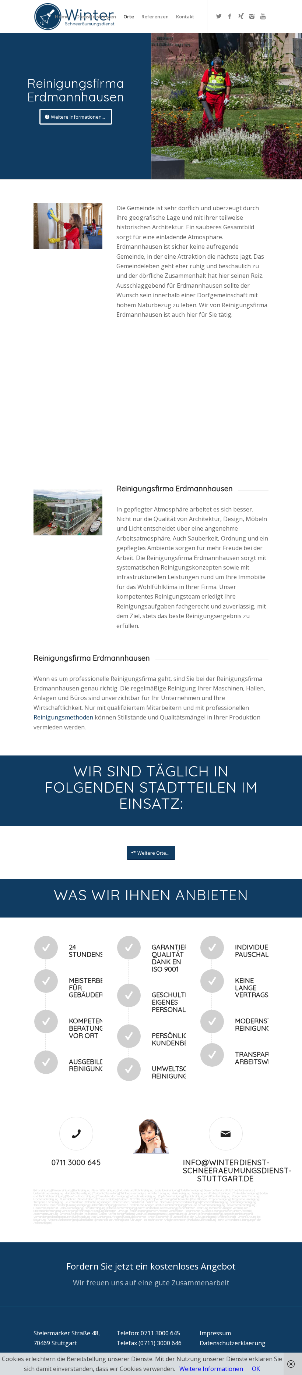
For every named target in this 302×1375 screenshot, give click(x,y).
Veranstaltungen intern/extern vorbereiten (156, 1211)
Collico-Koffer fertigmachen (116, 1214)
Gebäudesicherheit (134, 1216)
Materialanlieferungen (47, 1211)
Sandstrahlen (86, 1199)
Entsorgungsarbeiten (102, 1211)
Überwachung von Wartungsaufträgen (97, 1216)
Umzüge (123, 1211)
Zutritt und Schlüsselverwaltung (157, 1208)
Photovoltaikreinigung (214, 1202)
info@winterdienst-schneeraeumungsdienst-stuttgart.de (237, 1170)
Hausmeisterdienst (46, 1208)
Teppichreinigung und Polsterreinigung (207, 1196)
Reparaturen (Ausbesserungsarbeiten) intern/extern (217, 1211)
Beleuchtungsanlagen (98, 1202)
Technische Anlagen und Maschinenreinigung (157, 1205)
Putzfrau (231, 1190)
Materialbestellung (210, 1214)
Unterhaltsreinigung (103, 1205)
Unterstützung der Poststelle (78, 1214)
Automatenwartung (46, 1214)
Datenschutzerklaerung (233, 1343)
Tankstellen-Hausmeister (50, 1205)
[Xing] (240, 16)
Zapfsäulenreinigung (170, 1196)
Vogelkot (148, 1199)
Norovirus (166, 1202)
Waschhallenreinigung (143, 1196)
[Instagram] (251, 16)
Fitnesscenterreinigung (121, 1208)
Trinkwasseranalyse (133, 1193)
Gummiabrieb (68, 1199)
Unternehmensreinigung (48, 1193)
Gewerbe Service (214, 1190)
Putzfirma (152, 1202)
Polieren (123, 1199)
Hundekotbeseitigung (78, 1193)
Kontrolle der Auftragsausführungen (119, 1219)
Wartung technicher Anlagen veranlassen (222, 1208)
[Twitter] (218, 16)
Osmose (122, 1205)
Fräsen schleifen (106, 1199)
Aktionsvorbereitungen (62, 1219)
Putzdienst (137, 1202)
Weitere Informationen (211, 1369)
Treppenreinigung (219, 1199)
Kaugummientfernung (245, 1196)
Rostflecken (199, 1199)
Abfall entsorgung (158, 1193)
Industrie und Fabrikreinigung (135, 1190)
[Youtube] (262, 16)
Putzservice (246, 1190)
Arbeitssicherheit (158, 1216)
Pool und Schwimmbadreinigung (205, 1205)
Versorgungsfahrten (75, 1211)
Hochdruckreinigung (46, 1199)
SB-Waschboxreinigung (80, 1196)
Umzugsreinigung (78, 1205)
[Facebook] (229, 16)
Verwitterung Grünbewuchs (172, 1199)
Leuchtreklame (74, 1202)
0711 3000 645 (76, 1162)
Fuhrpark (191, 1214)
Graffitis (135, 1199)
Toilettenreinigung (191, 1190)
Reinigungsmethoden (64, 717)
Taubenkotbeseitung (106, 1193)
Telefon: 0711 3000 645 (148, 1333)
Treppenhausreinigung (245, 1199)
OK (256, 1369)
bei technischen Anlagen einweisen (164, 1219)
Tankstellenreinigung (245, 1193)
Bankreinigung (81, 1190)
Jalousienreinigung (71, 1208)
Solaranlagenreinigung (243, 1202)
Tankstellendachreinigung (112, 1196)
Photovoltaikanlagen (187, 1202)
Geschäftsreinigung (104, 1190)
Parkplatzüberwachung (202, 1219)
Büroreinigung (42, 1190)
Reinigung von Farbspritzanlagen (211, 1193)
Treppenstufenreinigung (48, 1202)
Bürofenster (121, 1202)
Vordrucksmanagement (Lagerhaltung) (160, 1214)
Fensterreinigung (95, 1208)
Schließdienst (86, 1219)
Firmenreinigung (61, 1190)
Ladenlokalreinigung (167, 1190)
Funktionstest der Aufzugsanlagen (193, 1216)
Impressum (215, 1333)
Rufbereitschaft (226, 1216)
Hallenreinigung (181, 1193)
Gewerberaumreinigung (241, 1205)
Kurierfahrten (187, 1208)
